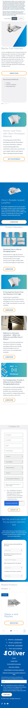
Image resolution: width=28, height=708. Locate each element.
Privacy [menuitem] (14, 658)
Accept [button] (14, 18)
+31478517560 (17, 642)
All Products (4, 588)
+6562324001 (19, 645)
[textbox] (10, 560)
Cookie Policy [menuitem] (14, 661)
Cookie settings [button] (7, 18)
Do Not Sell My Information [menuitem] (14, 664)
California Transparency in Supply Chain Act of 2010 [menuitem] (14, 673)
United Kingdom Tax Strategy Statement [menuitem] (14, 670)
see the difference (14, 159)
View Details (14, 623)
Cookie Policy (12, 9)
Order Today (14, 73)
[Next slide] (24, 631)
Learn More (14, 222)
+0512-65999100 (17, 648)
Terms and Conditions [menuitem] (14, 667)
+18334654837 (18, 639)
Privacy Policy (22, 9)
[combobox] (13, 550)
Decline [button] (21, 18)
